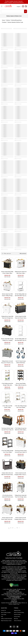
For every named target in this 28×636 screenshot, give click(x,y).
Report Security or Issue (6, 620)
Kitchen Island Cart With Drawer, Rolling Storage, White (7, 295)
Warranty (16, 618)
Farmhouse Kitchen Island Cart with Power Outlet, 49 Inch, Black (7, 429)
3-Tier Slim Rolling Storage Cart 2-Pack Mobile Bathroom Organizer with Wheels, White (21, 406)
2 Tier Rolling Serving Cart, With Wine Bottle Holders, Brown (21, 429)
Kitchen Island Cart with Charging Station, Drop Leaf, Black (20, 474)
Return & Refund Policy (19, 612)
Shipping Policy (17, 610)
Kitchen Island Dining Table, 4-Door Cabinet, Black (7, 272)
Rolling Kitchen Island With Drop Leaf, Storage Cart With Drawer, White (7, 317)
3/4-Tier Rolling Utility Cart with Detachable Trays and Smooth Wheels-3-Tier (21, 295)
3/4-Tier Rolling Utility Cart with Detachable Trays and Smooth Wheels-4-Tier (21, 339)
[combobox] (14, 11)
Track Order (3, 614)
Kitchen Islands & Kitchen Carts (15, 22)
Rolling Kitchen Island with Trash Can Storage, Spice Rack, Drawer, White (20, 496)
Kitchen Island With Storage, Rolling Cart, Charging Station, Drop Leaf (7, 339)
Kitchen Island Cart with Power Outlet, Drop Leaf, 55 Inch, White (7, 518)
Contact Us (3, 610)
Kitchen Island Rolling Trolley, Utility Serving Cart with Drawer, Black (21, 384)
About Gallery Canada (6, 612)
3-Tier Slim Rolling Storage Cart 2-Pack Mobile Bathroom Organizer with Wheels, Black (7, 451)
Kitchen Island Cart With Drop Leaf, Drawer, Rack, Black (20, 317)
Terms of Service (17, 620)
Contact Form (14, 601)
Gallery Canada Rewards (6, 618)
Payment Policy (17, 614)
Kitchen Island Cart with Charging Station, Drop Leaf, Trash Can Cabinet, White (20, 518)
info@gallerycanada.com (15, 596)
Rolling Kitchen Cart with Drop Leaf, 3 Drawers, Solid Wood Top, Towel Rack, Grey (7, 362)
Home (3, 20)
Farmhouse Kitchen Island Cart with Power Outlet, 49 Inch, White (21, 451)
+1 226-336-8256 (16, 597)
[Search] (25, 11)
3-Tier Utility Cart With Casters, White (7, 406)
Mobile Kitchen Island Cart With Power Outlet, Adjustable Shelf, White (21, 272)
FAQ (2, 616)
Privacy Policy (17, 616)
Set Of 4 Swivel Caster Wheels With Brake (21, 362)
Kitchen (8, 20)
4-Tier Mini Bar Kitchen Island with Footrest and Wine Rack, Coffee (7, 496)
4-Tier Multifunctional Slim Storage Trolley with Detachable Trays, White (7, 384)
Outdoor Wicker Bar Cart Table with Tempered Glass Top (7, 474)
